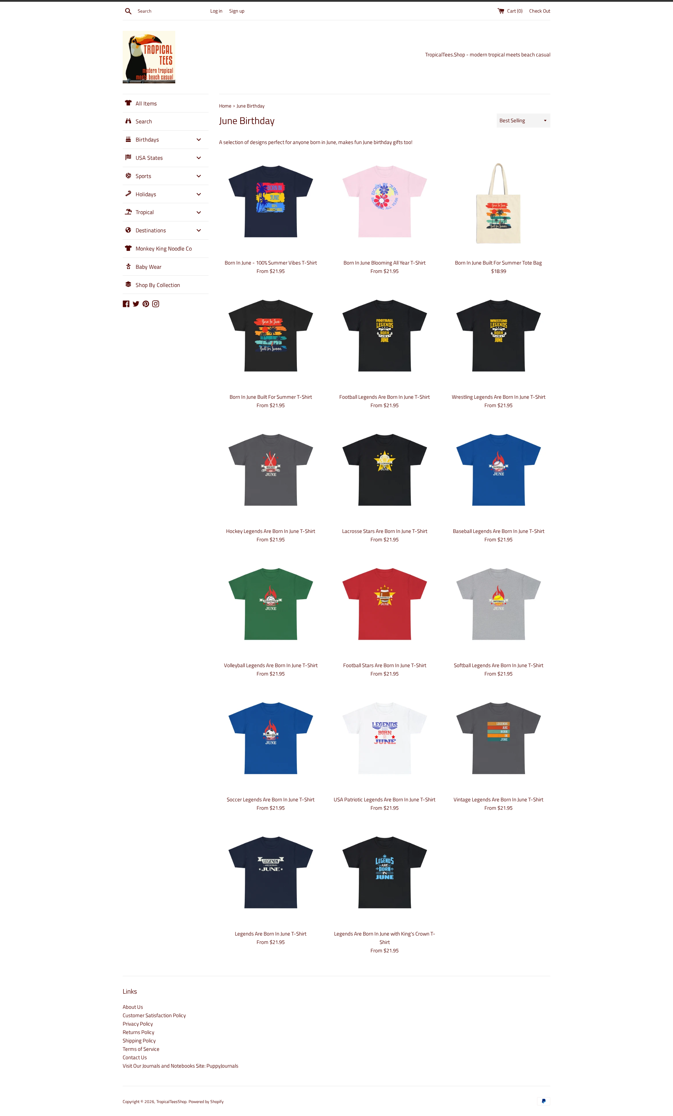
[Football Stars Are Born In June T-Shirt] (384, 606)
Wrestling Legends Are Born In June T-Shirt (498, 397)
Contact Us (135, 1057)
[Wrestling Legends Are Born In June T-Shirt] (498, 337)
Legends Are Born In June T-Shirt (270, 934)
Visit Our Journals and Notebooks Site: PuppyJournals (180, 1066)
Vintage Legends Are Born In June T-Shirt (498, 799)
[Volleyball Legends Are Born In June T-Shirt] (270, 606)
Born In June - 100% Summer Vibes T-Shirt (271, 263)
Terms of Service (141, 1049)
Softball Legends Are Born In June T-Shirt (498, 665)
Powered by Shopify (206, 1101)
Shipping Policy (139, 1040)
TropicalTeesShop (171, 1101)
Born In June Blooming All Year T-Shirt (385, 263)
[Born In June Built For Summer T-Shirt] (270, 337)
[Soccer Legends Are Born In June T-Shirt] (270, 740)
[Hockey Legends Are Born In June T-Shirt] (270, 471)
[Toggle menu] (198, 139)
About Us (133, 1007)
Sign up (236, 10)
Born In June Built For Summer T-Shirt (271, 397)
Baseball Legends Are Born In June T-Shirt (498, 531)
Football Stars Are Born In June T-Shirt (384, 665)
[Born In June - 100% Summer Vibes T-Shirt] (270, 203)
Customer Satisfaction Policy (154, 1015)
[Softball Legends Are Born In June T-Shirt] (498, 606)
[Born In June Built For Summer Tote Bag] (498, 203)
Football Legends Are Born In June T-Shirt (384, 397)
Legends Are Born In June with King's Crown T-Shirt (384, 938)
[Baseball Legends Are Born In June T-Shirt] (498, 471)
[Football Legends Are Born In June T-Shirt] (384, 337)
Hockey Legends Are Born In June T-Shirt (270, 531)
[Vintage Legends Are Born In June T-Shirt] (498, 740)
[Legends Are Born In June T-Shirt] (270, 874)
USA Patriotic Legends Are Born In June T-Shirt (384, 799)
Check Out (539, 10)
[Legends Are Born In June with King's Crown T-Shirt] (384, 874)
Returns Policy (138, 1032)
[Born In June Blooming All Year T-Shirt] (384, 203)
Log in (216, 10)
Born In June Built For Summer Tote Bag (498, 263)
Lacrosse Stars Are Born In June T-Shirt (384, 531)
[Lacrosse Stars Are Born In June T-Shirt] (384, 471)
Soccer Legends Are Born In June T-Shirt (270, 799)
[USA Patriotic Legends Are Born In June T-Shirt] (384, 740)
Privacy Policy (138, 1024)
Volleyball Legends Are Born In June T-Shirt (271, 665)
